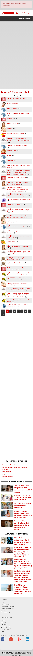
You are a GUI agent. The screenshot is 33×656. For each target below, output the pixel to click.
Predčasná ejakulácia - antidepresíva (18, 113)
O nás (2, 602)
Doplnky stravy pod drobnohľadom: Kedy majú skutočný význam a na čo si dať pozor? (17, 189)
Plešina (11, 118)
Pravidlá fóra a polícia (19, 98)
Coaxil (9, 155)
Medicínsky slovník (5, 626)
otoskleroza (12, 150)
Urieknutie (12, 160)
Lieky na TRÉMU (12, 108)
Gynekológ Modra (12, 123)
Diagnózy (3, 622)
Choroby (3, 620)
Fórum (2, 631)
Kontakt (3, 614)
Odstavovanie (11, 241)
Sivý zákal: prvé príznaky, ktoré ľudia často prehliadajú (23, 505)
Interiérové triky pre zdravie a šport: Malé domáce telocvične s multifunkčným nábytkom (21, 525)
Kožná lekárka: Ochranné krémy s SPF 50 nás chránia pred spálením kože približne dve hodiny (22, 589)
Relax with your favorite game (18, 226)
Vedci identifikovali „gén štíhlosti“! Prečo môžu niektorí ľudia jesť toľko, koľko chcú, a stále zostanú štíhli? (19, 172)
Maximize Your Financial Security (19, 145)
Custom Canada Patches (16, 263)
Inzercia (3, 610)
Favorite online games (16, 204)
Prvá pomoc (4, 624)
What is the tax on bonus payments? (20, 199)
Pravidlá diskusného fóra (7, 608)
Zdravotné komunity (6, 628)
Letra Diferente (6, 471)
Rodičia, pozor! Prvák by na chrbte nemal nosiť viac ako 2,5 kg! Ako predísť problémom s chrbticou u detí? (22, 552)
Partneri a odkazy (5, 612)
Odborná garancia (5, 604)
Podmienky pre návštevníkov (8, 606)
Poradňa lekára (5, 629)
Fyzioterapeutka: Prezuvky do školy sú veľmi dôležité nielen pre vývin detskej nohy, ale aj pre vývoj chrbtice (23, 564)
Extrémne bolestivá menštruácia (18, 246)
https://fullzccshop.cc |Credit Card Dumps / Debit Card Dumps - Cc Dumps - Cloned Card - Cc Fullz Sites (19, 295)
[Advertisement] (16, 38)
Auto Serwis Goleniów (17, 133)
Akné (11, 128)
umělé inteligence (7, 476)
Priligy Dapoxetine (12, 103)
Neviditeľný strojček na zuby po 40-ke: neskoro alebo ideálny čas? (22, 497)
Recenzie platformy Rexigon (17, 177)
